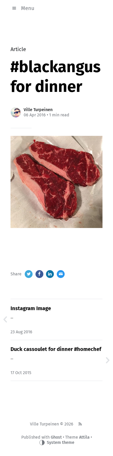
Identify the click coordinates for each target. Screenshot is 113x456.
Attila (84, 437)
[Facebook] (39, 274)
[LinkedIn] (50, 274)
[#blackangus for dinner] (56, 182)
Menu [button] (27, 8)
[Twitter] (29, 274)
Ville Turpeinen (38, 109)
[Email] (61, 274)
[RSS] (80, 424)
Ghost (56, 437)
